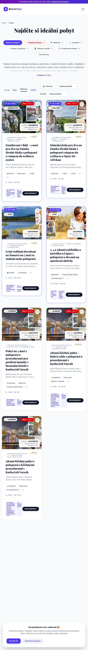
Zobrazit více (44, 54)
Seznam (7, 90)
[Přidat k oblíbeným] (37, 104)
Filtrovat (49, 86)
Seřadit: (43, 94)
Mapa (14, 90)
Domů (4, 23)
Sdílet (33, 90)
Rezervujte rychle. (60, 1)
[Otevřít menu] (83, 9)
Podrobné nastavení (33, 641)
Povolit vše (13, 641)
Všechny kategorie (13, 43)
